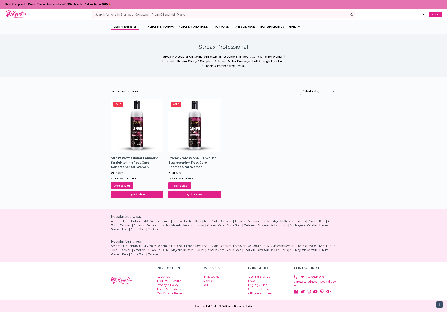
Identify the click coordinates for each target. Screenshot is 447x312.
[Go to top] (439, 304)
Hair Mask (221, 26)
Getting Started (259, 276)
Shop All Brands (123, 26)
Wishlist (207, 280)
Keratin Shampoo (161, 26)
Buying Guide (258, 285)
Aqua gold (211, 221)
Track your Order (169, 280)
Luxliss (177, 221)
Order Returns (258, 289)
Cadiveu (226, 221)
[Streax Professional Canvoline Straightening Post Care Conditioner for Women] (137, 125)
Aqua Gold (233, 225)
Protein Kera (316, 221)
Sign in (435, 14)
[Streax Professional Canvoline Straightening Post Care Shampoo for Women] (194, 125)
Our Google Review (170, 293)
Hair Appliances (272, 26)
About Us (163, 276)
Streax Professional (124, 178)
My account (210, 276)
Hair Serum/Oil (244, 26)
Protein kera (192, 221)
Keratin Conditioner (193, 26)
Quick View (137, 194)
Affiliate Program (260, 293)
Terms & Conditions (170, 289)
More (292, 26)
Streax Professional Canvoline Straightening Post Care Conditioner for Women (135, 162)
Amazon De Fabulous (126, 221)
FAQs (251, 280)
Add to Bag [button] (122, 185)
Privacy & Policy (167, 285)
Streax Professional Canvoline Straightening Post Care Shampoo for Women (192, 162)
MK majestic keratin (156, 221)
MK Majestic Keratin (280, 221)
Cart (205, 285)
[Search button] (351, 14)
